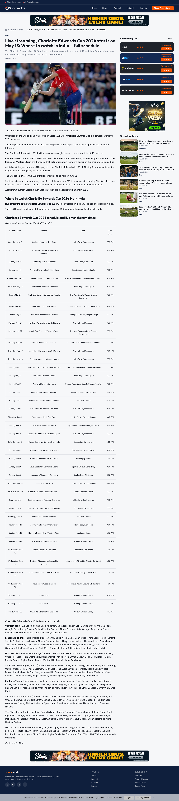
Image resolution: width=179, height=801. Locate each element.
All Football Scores (31, 2)
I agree (129, 797)
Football (117, 8)
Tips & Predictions (162, 8)
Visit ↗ (166, 49)
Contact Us (139, 776)
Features (142, 149)
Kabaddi (130, 8)
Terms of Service (141, 779)
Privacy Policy (140, 783)
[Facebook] (7, 784)
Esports (143, 8)
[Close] (153, 797)
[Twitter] (13, 784)
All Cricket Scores (14, 2)
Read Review (166, 45)
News (21, 30)
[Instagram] (19, 784)
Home (94, 8)
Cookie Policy (140, 786)
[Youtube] (25, 784)
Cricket (105, 8)
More (170, 38)
